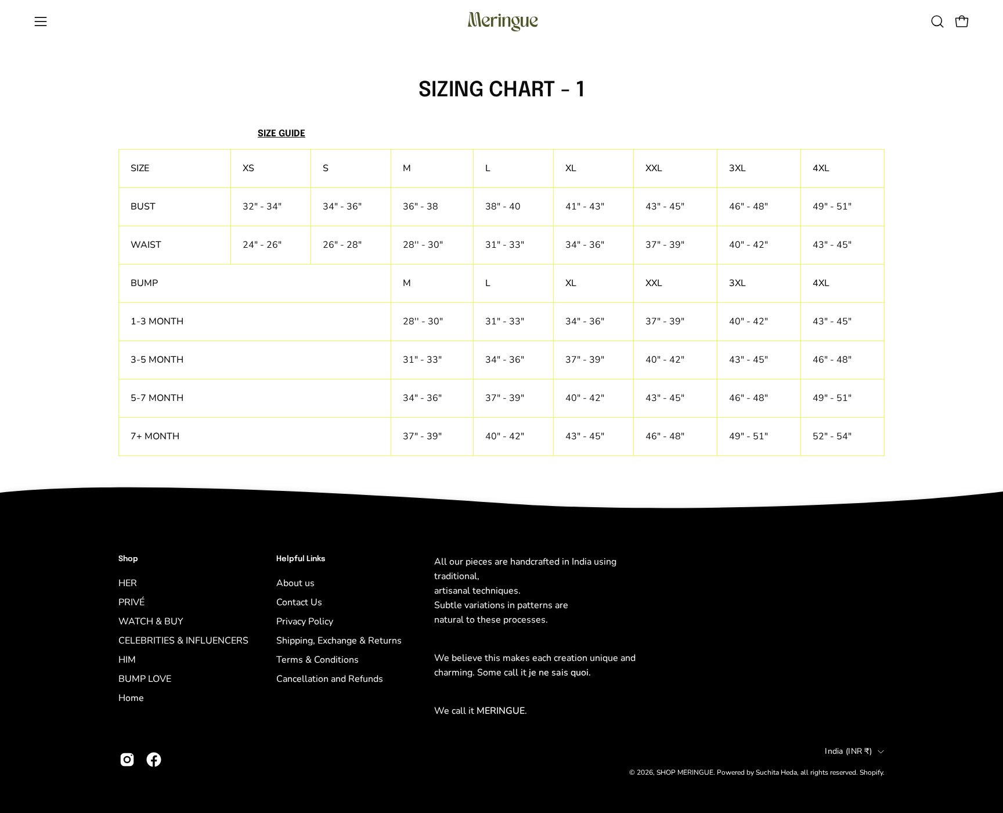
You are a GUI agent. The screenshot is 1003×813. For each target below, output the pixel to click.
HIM (127, 659)
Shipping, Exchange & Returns (339, 640)
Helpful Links (300, 559)
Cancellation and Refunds (329, 679)
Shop (128, 559)
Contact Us (299, 602)
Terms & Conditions (317, 659)
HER (127, 583)
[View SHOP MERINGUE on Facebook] (154, 759)
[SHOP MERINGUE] (501, 21)
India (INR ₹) (848, 751)
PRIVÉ (131, 602)
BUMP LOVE (144, 679)
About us (295, 583)
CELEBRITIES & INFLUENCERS (183, 640)
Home (131, 698)
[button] (937, 21)
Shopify (871, 772)
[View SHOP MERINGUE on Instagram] (127, 759)
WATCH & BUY (150, 621)
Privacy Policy (304, 621)
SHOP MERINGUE (684, 772)
